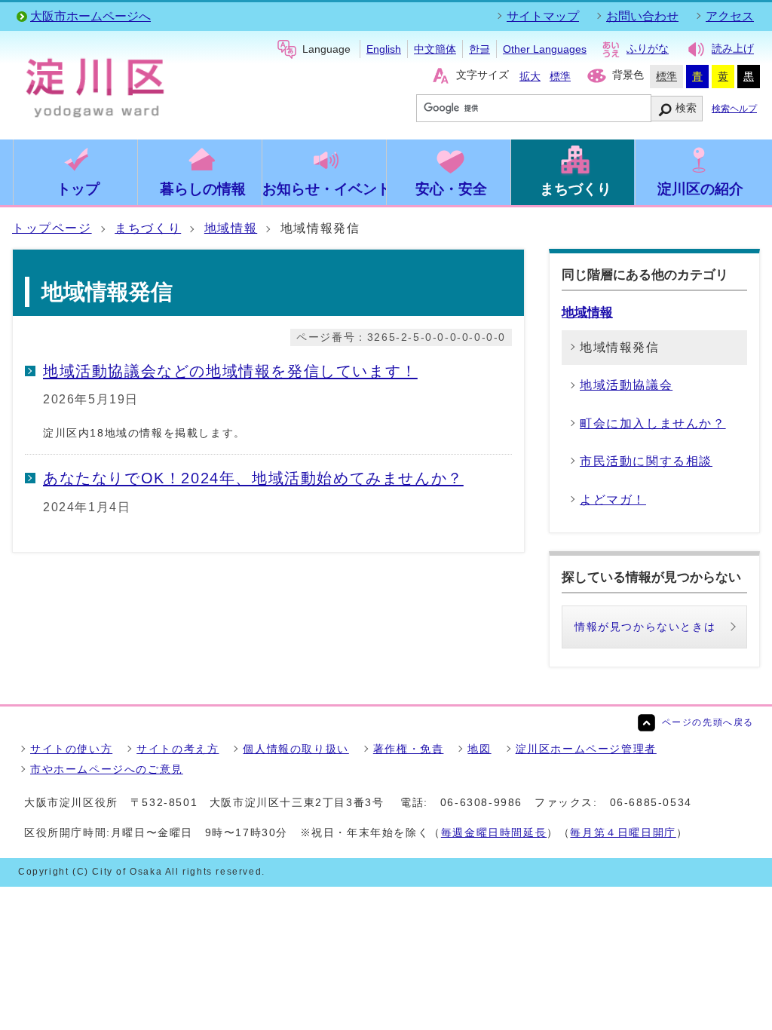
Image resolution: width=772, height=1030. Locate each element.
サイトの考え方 (177, 749)
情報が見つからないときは (644, 627)
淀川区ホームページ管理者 (586, 749)
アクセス (730, 16)
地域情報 (230, 228)
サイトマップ (543, 16)
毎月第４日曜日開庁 (623, 832)
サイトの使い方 (71, 749)
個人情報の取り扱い (295, 749)
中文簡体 (435, 49)
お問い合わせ (642, 16)
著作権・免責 (408, 749)
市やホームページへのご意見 (106, 769)
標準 (560, 76)
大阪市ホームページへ (90, 16)
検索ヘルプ (734, 108)
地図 (479, 749)
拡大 (530, 76)
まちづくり (148, 228)
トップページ (52, 228)
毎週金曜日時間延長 (494, 832)
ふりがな (647, 49)
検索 (686, 108)
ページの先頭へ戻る (708, 722)
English (383, 49)
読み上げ (733, 49)
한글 (479, 49)
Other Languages (545, 49)
